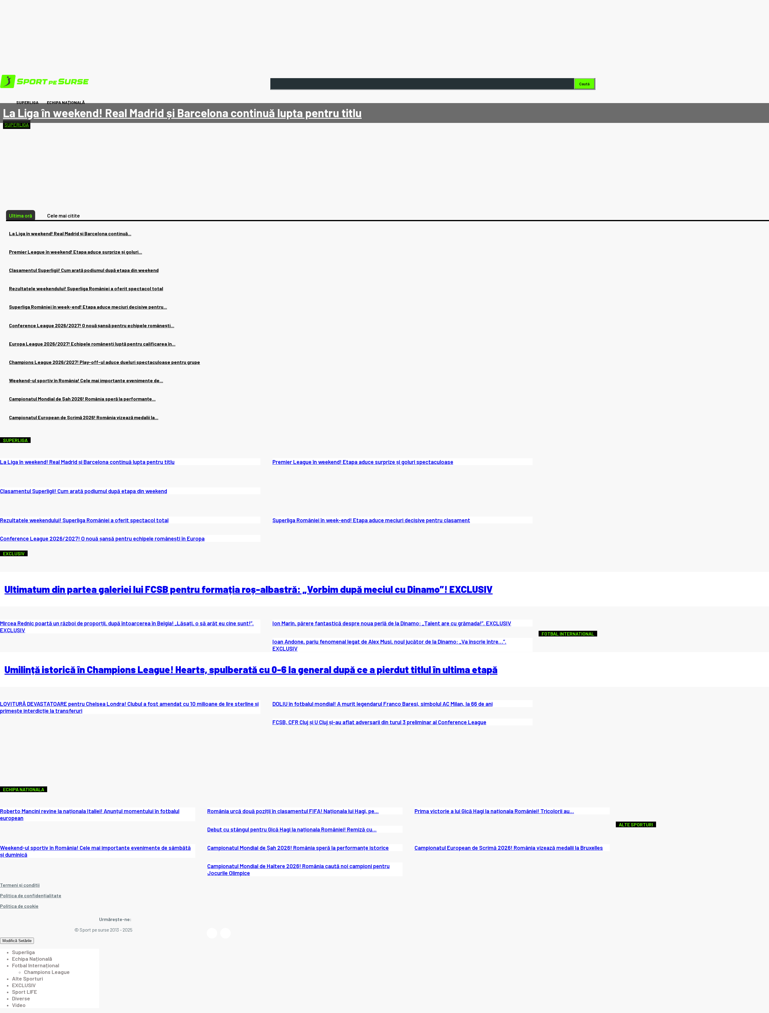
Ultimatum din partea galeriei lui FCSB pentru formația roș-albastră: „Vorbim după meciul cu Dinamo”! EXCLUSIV (249, 589)
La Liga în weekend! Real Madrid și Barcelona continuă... (70, 233)
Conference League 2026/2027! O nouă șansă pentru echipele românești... (91, 325)
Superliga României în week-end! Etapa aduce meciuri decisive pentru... (88, 307)
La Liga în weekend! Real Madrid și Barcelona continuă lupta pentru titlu (182, 113)
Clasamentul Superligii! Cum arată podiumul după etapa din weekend (84, 270)
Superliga (17, 124)
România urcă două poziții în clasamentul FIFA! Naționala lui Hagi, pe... (293, 810)
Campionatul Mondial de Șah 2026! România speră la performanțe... (82, 398)
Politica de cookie (19, 906)
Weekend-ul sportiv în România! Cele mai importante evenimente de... (86, 380)
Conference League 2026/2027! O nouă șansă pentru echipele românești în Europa (102, 538)
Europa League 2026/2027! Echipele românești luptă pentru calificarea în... (92, 343)
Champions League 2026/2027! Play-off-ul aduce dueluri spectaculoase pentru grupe (104, 362)
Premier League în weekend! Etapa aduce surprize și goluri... (75, 252)
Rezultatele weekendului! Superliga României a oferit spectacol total (86, 288)
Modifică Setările (17, 940)
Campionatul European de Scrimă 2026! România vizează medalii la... (83, 417)
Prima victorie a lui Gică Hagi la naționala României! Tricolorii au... (494, 810)
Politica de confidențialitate (30, 895)
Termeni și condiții (20, 885)
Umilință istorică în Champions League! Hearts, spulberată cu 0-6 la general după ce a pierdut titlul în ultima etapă (251, 669)
